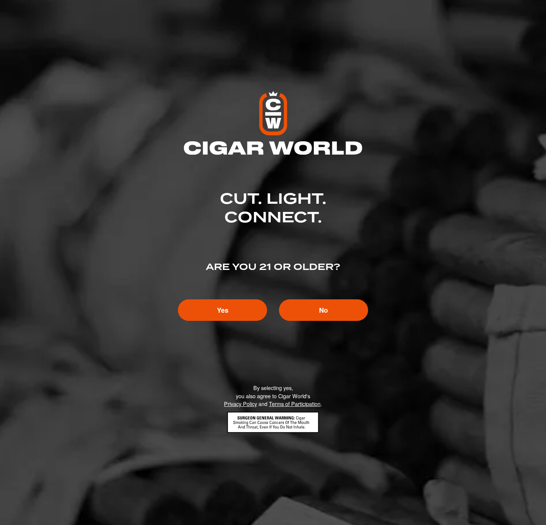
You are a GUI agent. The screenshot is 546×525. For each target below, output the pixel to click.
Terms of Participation (295, 404)
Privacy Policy (240, 404)
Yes (222, 310)
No (323, 310)
